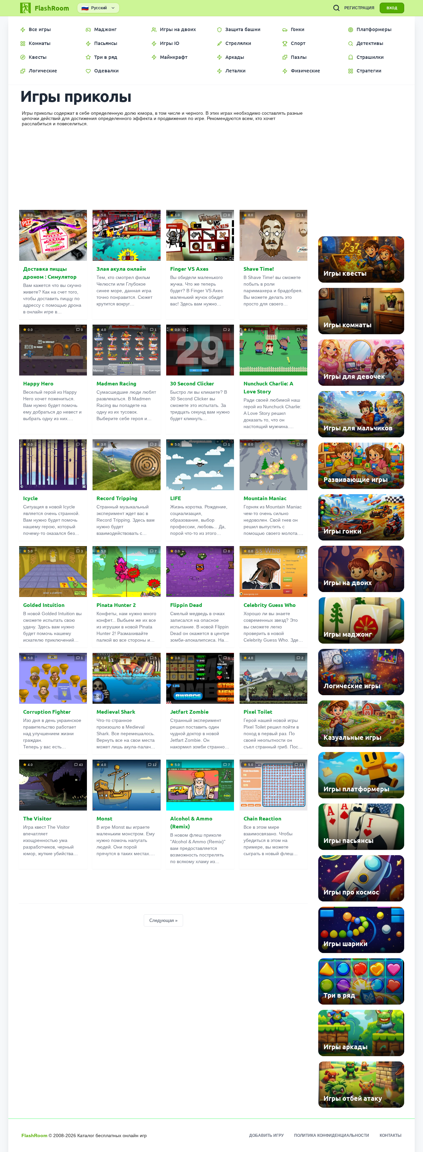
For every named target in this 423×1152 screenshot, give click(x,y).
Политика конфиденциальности (331, 1135)
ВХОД (392, 8)
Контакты (391, 1135)
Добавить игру (266, 1135)
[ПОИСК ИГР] (336, 8)
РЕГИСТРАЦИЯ (359, 8)
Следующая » (163, 920)
